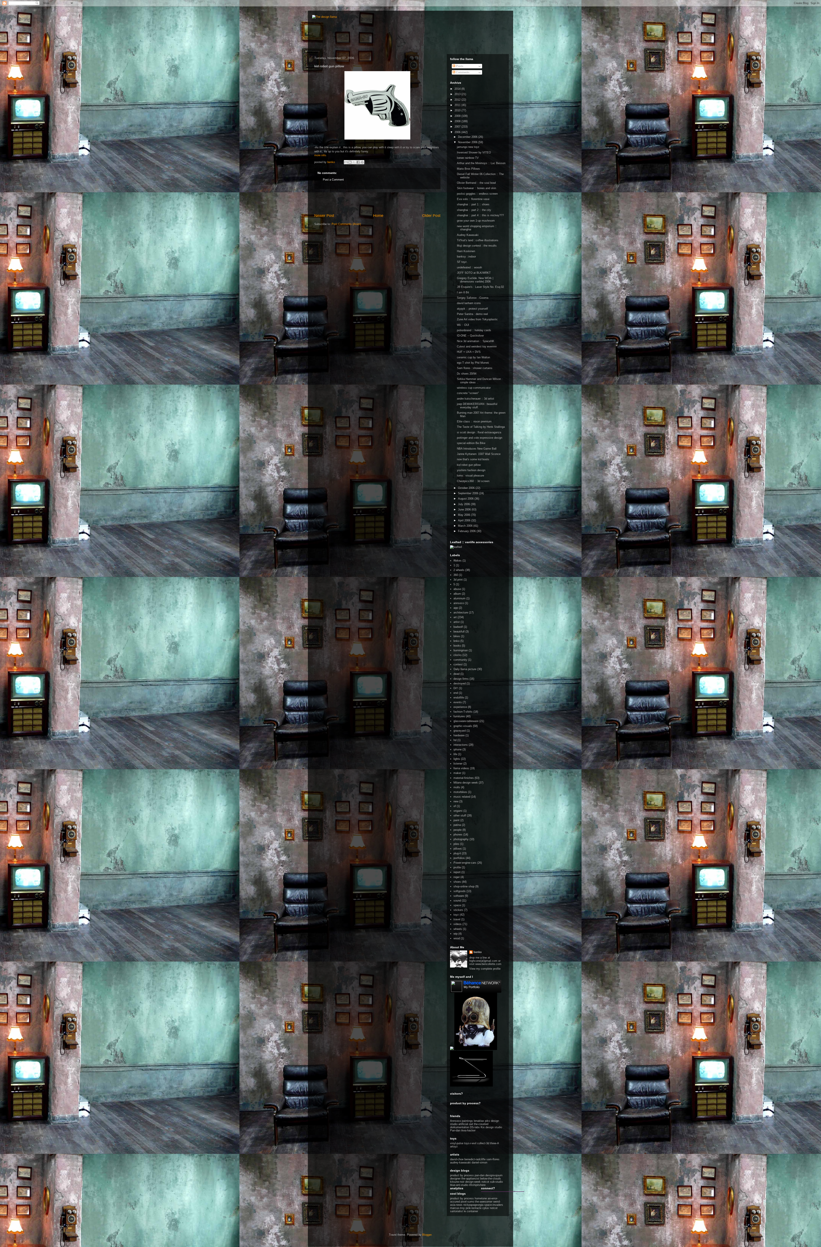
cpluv (485, 1208)
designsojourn (493, 1175)
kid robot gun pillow (469, 464)
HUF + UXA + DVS (469, 351)
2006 (458, 132)
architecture (460, 612)
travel (456, 919)
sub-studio (496, 1181)
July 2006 (464, 504)
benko (478, 952)
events (457, 702)
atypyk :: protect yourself (472, 308)
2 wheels (458, 570)
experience (460, 707)
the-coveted (481, 1124)
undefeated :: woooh (469, 267)
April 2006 (464, 520)
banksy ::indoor (466, 256)
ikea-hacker (468, 1130)
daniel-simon (479, 1162)
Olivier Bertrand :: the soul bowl (476, 182)
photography (461, 839)
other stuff (459, 815)
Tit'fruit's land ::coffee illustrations (477, 240)
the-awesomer (483, 1201)
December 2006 (468, 136)
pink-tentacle (473, 1208)
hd (454, 740)
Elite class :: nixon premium (474, 421)
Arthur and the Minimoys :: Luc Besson (481, 163)
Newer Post (324, 215)
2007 (458, 126)
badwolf (458, 626)
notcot (485, 1181)
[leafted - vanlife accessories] (456, 547)
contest (458, 664)
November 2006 (468, 142)
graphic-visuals (462, 726)
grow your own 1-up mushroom (476, 220)
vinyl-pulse (456, 1143)
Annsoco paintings (461, 1120)
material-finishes (463, 777)
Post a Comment (333, 179)
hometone (481, 1198)
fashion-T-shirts (463, 711)
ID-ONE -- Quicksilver (470, 335)
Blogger (426, 1234)
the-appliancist (470, 1178)
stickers (458, 910)
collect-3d (483, 1143)
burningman (460, 650)
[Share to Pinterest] (362, 162)
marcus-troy (457, 1208)
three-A (494, 1143)
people (457, 829)
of (454, 806)
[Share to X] (354, 162)
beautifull (459, 631)
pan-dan (479, 1175)
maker (457, 773)
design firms (461, 678)
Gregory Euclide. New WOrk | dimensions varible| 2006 (475, 279)
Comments (462, 72)
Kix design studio (491, 1127)
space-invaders (493, 1204)
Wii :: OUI (463, 324)
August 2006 (466, 498)
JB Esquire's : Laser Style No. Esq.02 (480, 286)
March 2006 (465, 525)
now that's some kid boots (473, 459)
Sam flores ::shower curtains (474, 368)
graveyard (459, 730)
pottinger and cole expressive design (479, 437)
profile (457, 867)
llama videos (461, 768)
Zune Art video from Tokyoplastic (477, 319)
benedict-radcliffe (475, 1159)
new (455, 801)
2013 (458, 94)
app (455, 607)
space (457, 905)
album (457, 593)
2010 (458, 110)
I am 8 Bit (463, 292)
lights (456, 758)
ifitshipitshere (477, 1185)
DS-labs (475, 1127)
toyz (456, 914)
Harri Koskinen (466, 251)
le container (471, 1211)
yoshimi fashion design (471, 470)
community (460, 659)
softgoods (459, 891)
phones (457, 834)
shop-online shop (463, 886)
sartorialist (456, 1211)
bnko (456, 641)
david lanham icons (469, 303)
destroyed (459, 683)
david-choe (457, 1159)
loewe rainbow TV (468, 157)
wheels (457, 929)
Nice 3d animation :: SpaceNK (475, 341)
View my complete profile (485, 968)
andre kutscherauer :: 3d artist (475, 398)
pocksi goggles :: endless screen (477, 193)
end (455, 692)
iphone (457, 749)
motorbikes (460, 792)
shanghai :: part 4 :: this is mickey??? (480, 215)
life (455, 754)
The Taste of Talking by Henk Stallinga (481, 426)
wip (455, 933)
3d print (458, 579)
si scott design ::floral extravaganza (479, 432)
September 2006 (468, 493)
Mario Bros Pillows (468, 168)
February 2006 (467, 531)
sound (457, 900)
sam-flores (492, 1159)
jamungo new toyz (468, 147)
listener (457, 763)
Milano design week (465, 782)
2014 (458, 88)
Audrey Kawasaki (467, 235)
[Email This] (346, 162)
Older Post (431, 215)
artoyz (454, 1146)
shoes (457, 881)
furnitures (459, 716)
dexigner (455, 1178)
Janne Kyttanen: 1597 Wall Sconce (479, 454)
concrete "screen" (468, 393)
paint (456, 820)
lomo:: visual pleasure (470, 475)
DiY (455, 688)
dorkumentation (459, 1127)
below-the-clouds (490, 1178)
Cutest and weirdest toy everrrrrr (477, 346)
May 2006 (464, 514)
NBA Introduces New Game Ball (476, 448)
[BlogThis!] (350, 162)
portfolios (459, 858)
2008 (458, 121)
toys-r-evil (470, 1143)
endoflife (458, 697)
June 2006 (465, 509)
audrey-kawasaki (460, 1162)
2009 (458, 116)
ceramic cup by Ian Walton (473, 357)
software (458, 895)
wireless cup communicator (474, 387)
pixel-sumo (467, 1201)
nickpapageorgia (473, 1204)
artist (456, 622)
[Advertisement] (377, 201)
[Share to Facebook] (358, 162)
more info (320, 155)
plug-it (457, 853)
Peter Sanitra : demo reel (472, 314)
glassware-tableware (465, 721)
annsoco (458, 603)
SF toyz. (462, 261)
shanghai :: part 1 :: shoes (473, 204)
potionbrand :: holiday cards (474, 330)
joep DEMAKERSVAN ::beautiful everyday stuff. (477, 405)
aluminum (459, 598)
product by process (462, 1175)
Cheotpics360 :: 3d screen (473, 481)
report (457, 872)
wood (456, 938)
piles (456, 844)
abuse (457, 589)
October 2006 (466, 488)
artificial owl (466, 1124)
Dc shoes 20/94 (466, 373)
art (455, 617)
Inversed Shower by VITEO (474, 152)
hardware (459, 735)
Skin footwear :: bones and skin (476, 188)
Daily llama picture (464, 669)
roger (456, 877)
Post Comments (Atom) (346, 224)
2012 (458, 99)
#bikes (457, 560)
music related (461, 796)
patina (457, 824)
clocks (457, 655)
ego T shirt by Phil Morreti (473, 362)
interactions (460, 744)
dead (456, 673)
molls (456, 787)
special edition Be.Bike (471, 443)
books (457, 645)
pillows (457, 848)
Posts (459, 66)
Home (378, 215)
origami (457, 810)
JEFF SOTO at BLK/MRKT (474, 272)
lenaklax (479, 1120)
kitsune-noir (457, 1181)
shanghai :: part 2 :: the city (474, 210)
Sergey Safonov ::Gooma (472, 297)
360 (455, 574)
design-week (473, 1181)
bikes (456, 636)
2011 (458, 105)
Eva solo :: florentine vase (473, 199)
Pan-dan (455, 1130)
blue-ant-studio (459, 1185)
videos (457, 924)
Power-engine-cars (464, 862)
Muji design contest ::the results (477, 245)
